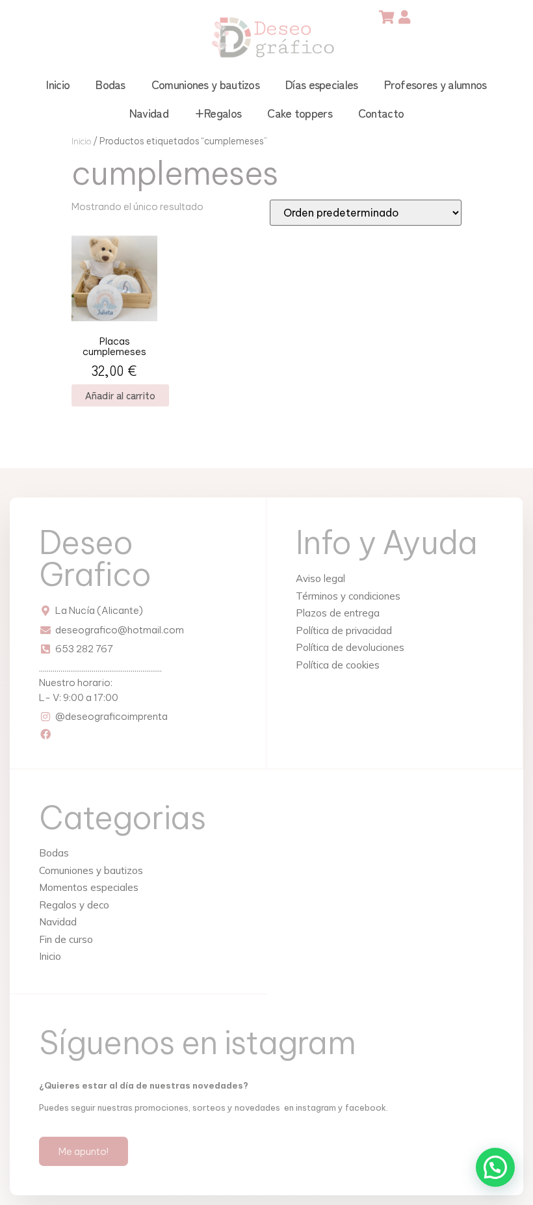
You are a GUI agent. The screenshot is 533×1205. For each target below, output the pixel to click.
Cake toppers (299, 112)
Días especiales (321, 83)
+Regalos (217, 112)
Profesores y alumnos (435, 83)
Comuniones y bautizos (205, 83)
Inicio (58, 83)
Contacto (381, 112)
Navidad (148, 112)
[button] (495, 1167)
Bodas (110, 83)
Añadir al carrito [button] (120, 395)
